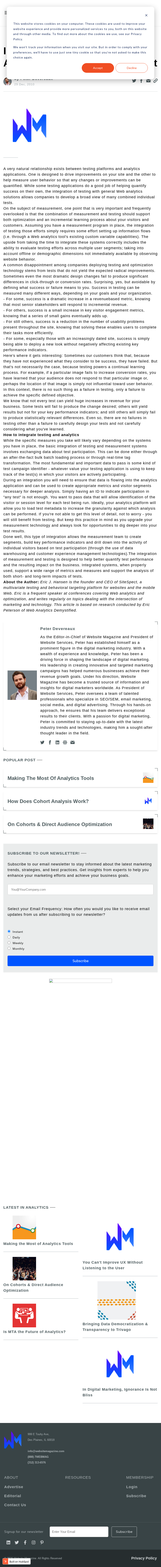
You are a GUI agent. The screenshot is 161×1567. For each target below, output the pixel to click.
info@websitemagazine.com (46, 1451)
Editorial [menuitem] (12, 1496)
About (11, 1477)
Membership (140, 1477)
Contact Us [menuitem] (15, 1505)
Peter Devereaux (57, 628)
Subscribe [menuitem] (136, 1496)
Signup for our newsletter (23, 1531)
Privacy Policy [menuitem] (144, 1558)
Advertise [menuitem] (13, 1487)
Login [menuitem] (132, 1487)
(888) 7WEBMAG (38, 1456)
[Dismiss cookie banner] (146, 15)
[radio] (80, 931)
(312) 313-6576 (37, 1462)
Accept (98, 68)
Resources (78, 1477)
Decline (132, 68)
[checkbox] (80, 940)
